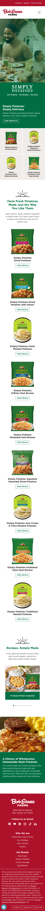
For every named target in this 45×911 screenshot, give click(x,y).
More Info (38, 907)
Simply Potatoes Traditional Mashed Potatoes (34, 148)
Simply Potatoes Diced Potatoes (11, 148)
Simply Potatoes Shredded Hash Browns (22, 436)
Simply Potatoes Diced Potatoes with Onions (22, 303)
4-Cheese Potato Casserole (22, 696)
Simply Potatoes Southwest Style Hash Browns (34, 174)
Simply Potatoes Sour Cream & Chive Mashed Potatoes (22, 524)
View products (11, 121)
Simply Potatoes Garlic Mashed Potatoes (11, 174)
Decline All (28, 907)
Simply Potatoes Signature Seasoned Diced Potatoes (22, 480)
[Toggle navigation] (39, 12)
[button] (13, 705)
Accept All (17, 907)
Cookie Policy (15, 888)
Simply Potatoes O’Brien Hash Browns (22, 391)
